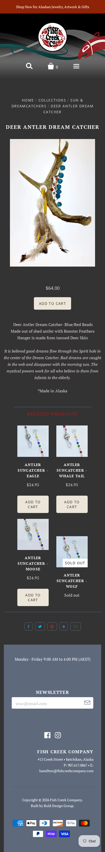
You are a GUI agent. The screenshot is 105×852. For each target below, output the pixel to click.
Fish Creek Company (66, 799)
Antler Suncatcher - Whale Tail (72, 470)
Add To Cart (33, 504)
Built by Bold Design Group (52, 805)
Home (28, 100)
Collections (52, 100)
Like (28, 626)
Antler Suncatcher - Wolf (72, 581)
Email (75, 626)
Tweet (40, 626)
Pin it (52, 626)
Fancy (64, 626)
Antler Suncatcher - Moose (33, 563)
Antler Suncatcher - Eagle (33, 470)
